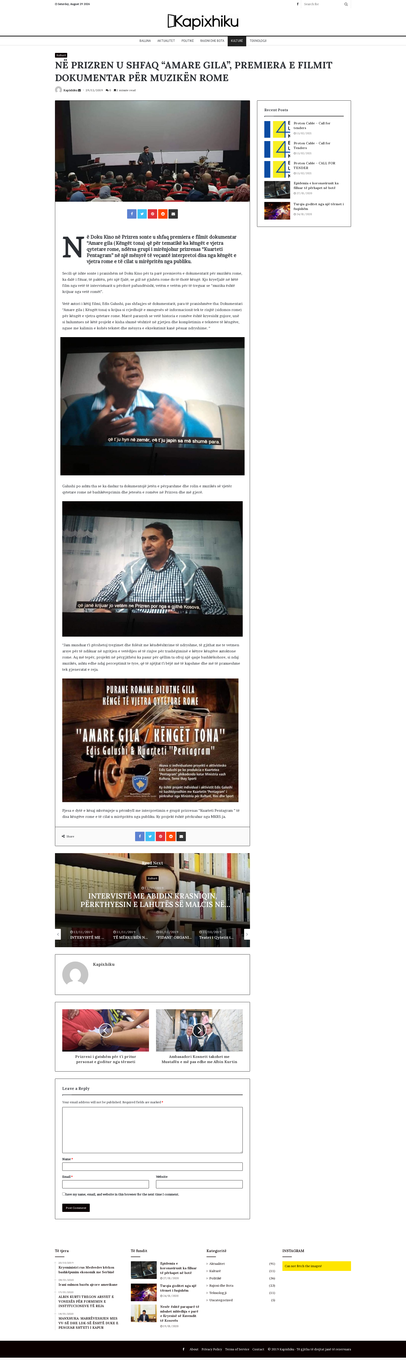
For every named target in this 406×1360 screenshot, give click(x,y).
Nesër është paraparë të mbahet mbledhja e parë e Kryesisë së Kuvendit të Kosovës (179, 1314)
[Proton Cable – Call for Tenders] (277, 149)
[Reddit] (163, 214)
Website (162, 1177)
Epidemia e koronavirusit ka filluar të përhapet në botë (316, 185)
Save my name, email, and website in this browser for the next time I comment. (122, 1194)
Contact (258, 1349)
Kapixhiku (70, 90)
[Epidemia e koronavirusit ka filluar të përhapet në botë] (277, 190)
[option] (152, 900)
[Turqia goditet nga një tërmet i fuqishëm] (277, 211)
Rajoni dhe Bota (212, 41)
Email (67, 1177)
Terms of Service (237, 1349)
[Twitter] (142, 214)
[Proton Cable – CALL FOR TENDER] (277, 169)
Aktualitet (166, 41)
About (194, 1349)
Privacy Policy (212, 1349)
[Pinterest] (152, 214)
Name (67, 1159)
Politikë (188, 41)
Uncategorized (221, 1300)
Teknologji (258, 41)
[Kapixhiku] (203, 22)
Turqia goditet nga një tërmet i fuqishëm (178, 1288)
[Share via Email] (173, 214)
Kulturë (237, 41)
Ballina (145, 41)
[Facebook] (297, 4)
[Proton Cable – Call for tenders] (277, 129)
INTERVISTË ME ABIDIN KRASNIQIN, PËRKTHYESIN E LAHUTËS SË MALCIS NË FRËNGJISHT (152, 904)
